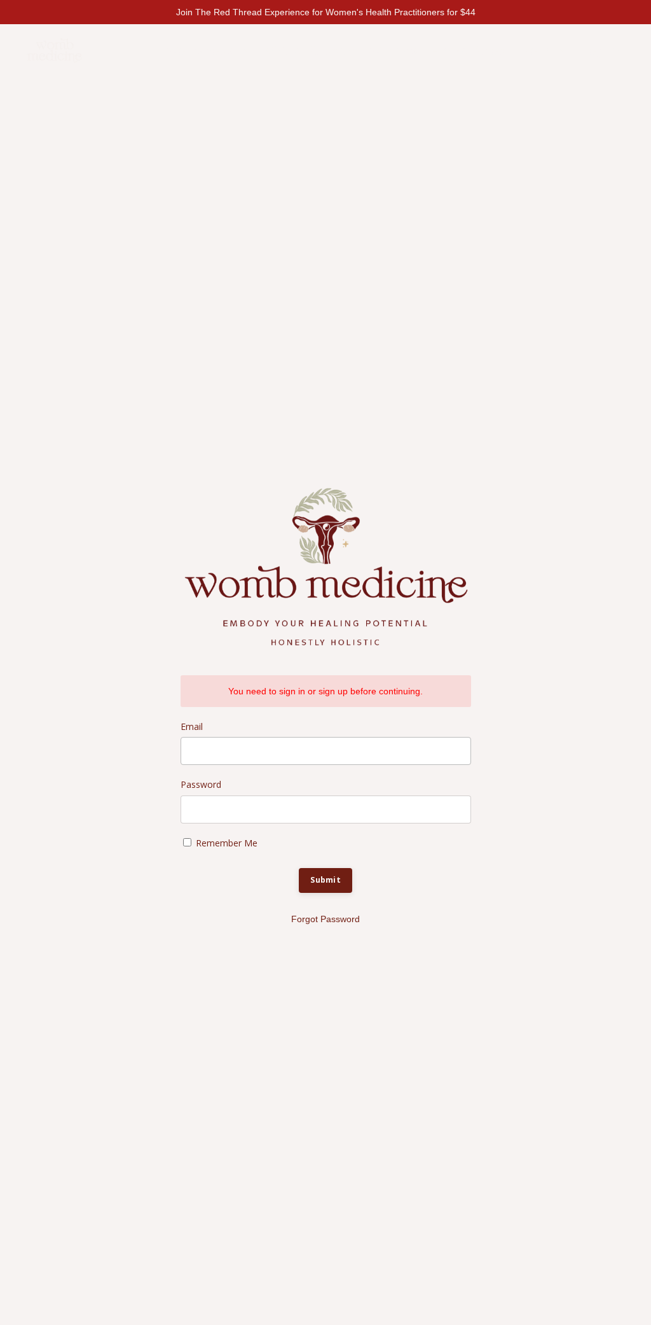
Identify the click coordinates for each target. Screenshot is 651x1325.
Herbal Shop (468, 50)
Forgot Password (325, 919)
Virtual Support (310, 50)
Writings (393, 50)
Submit (325, 879)
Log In (600, 50)
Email (192, 726)
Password (201, 784)
